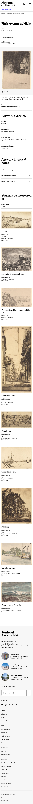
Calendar (4, 732)
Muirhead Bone (5, 42)
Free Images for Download (9, 763)
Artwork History (7, 170)
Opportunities (5, 754)
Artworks (8, 13)
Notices (3, 797)
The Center (4, 769)
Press (3, 717)
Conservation (5, 773)
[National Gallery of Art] (16, 634)
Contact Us (4, 721)
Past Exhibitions (6, 783)
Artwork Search (6, 766)
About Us (4, 714)
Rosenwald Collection (7, 131)
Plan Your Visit (5, 729)
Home (3, 13)
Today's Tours (5, 736)
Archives (4, 780)
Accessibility (5, 739)
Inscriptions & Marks (8, 176)
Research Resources (8, 181)
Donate (3, 751)
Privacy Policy (4, 800)
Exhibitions (4, 743)
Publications (5, 787)
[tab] (5, 205)
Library (3, 776)
